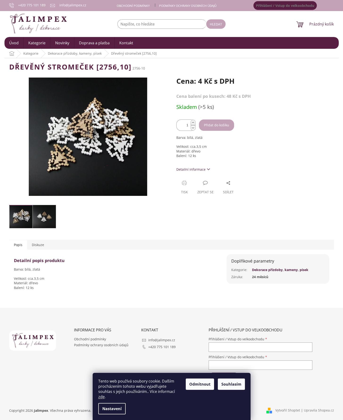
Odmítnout (200, 384)
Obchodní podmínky (133, 6)
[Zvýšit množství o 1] (193, 122)
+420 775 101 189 (162, 347)
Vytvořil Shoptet (287, 410)
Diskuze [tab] (38, 245)
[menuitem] (13, 43)
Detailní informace (191, 169)
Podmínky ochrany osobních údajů (187, 6)
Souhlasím (231, 384)
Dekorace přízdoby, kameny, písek (280, 270)
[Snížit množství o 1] (193, 128)
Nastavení (112, 408)
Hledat (216, 24)
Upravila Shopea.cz (319, 410)
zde (101, 396)
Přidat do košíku (216, 125)
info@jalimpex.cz (161, 340)
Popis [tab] (18, 245)
